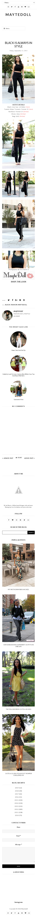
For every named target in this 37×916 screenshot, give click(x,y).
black (7, 305)
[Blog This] (24, 300)
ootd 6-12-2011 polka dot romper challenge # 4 (18, 774)
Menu (7, 28)
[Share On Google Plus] (16, 300)
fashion (14, 305)
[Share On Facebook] (12, 300)
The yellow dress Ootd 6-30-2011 (18, 709)
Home (20, 458)
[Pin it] (20, 300)
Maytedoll (24, 909)
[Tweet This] (8, 300)
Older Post (28, 458)
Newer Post (8, 458)
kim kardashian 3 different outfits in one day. (18, 645)
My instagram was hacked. (18, 589)
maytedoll (22, 305)
